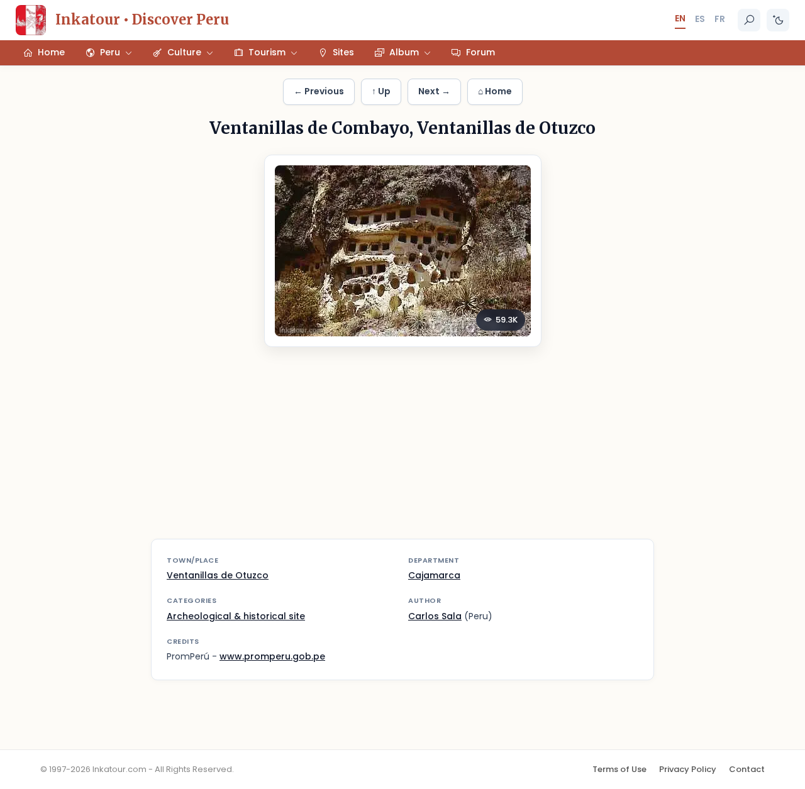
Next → (434, 91)
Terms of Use (619, 769)
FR (719, 19)
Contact (747, 769)
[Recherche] (749, 20)
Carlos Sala (435, 616)
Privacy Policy (687, 769)
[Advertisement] (402, 451)
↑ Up (381, 91)
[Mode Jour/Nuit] (778, 20)
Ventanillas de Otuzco (218, 575)
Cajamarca (434, 575)
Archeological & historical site (236, 616)
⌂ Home (495, 91)
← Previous (319, 91)
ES (700, 19)
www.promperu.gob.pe (272, 656)
